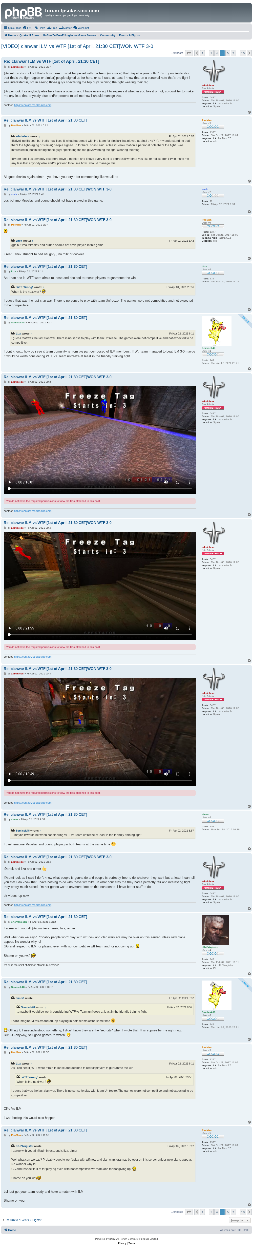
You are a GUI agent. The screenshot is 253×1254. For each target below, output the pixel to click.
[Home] (23, 12)
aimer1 (20, 998)
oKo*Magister (24, 1146)
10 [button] (243, 53)
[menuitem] (28, 28)
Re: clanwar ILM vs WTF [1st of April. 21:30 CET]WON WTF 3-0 (57, 189)
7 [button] (233, 53)
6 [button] (228, 53)
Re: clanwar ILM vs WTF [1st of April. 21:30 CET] (51, 61)
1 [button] (202, 53)
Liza (18, 333)
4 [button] (217, 53)
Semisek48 (23, 830)
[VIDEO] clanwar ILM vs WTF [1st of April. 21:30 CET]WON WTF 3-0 (77, 46)
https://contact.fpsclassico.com (32, 105)
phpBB (113, 1238)
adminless (22, 136)
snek (19, 240)
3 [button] (211, 53)
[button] (188, 53)
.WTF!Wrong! (24, 287)
